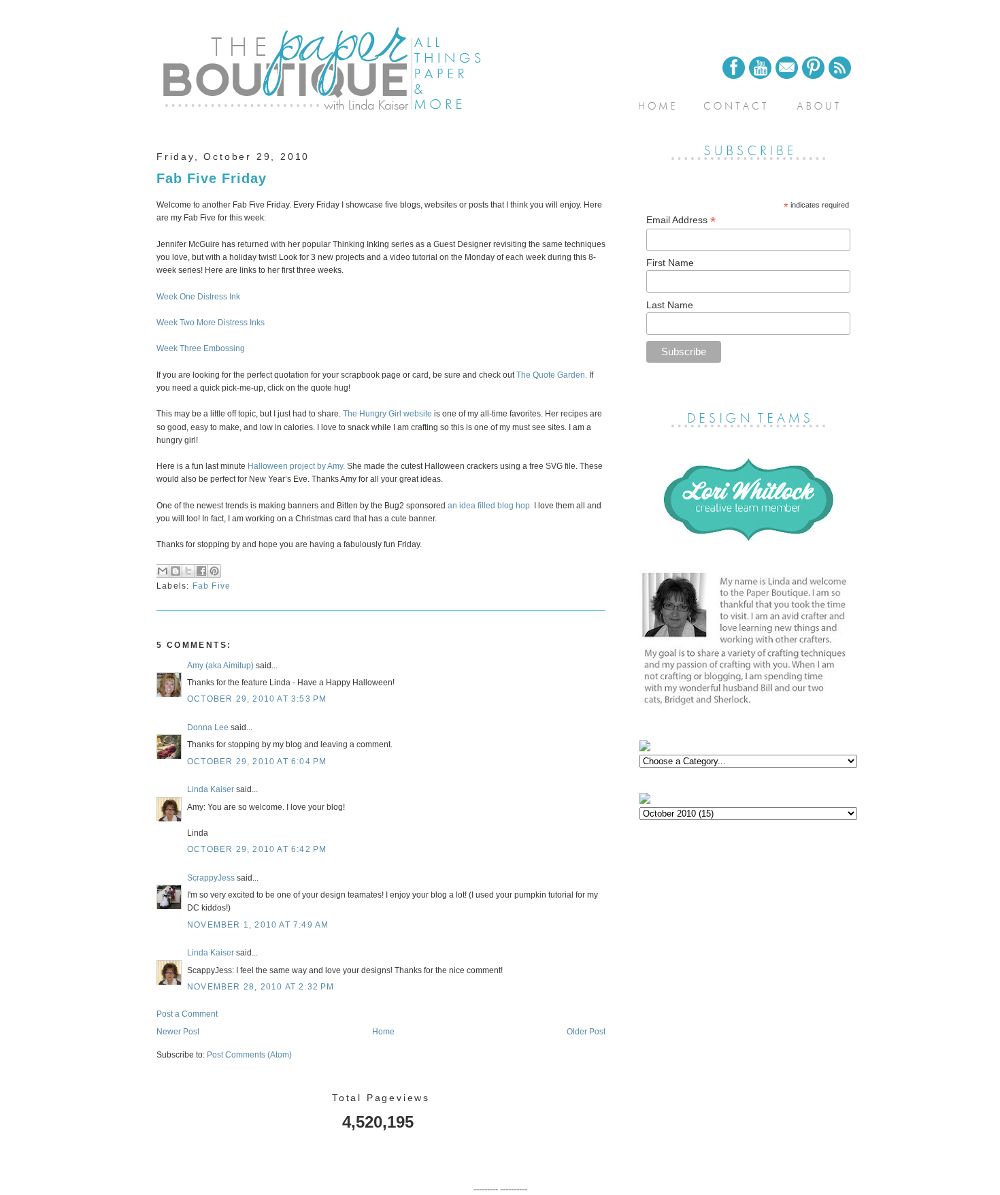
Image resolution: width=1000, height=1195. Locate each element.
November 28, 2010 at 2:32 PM (261, 987)
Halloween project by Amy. (296, 466)
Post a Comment (187, 1014)
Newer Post (177, 1031)
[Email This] (162, 571)
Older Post (586, 1031)
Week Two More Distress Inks (210, 322)
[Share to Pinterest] (214, 571)
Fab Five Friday (211, 178)
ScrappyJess (211, 878)
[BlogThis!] (175, 571)
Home (383, 1031)
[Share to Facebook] (201, 571)
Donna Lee (208, 727)
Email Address (681, 220)
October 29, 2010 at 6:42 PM (257, 849)
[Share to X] (188, 571)
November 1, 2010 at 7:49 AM (258, 925)
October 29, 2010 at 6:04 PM (257, 761)
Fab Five (212, 586)
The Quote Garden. (551, 375)
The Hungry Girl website (387, 414)
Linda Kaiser (210, 789)
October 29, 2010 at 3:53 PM (257, 699)
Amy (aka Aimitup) (220, 665)
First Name (670, 262)
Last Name (669, 304)
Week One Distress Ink (198, 296)
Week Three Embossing (200, 348)
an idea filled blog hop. (491, 505)
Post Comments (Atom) (249, 1055)
